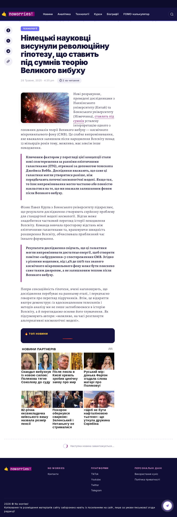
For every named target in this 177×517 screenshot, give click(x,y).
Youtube (96, 479)
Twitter (95, 485)
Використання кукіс (146, 473)
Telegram (96, 490)
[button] (171, 14)
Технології (82, 14)
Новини (48, 14)
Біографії (113, 14)
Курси (98, 14)
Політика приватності (147, 479)
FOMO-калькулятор (136, 14)
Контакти (53, 473)
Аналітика (64, 14)
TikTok (95, 473)
